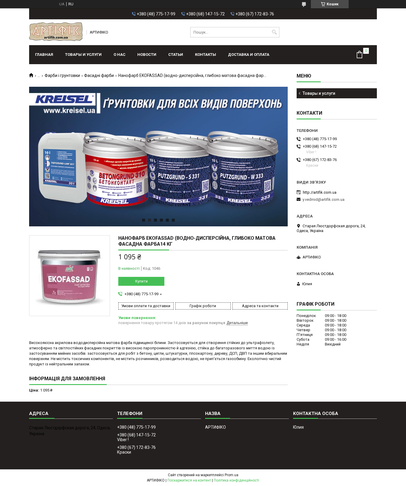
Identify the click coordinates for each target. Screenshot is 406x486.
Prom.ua (231, 475)
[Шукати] (274, 32)
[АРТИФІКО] (56, 32)
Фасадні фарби (99, 75)
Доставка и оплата (248, 54)
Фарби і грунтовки (62, 75)
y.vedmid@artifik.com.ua (323, 199)
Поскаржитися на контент (189, 480)
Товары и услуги (83, 54)
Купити (141, 281)
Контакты (205, 54)
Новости (146, 54)
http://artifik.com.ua (319, 192)
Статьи (175, 54)
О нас (119, 54)
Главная (44, 54)
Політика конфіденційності (236, 480)
